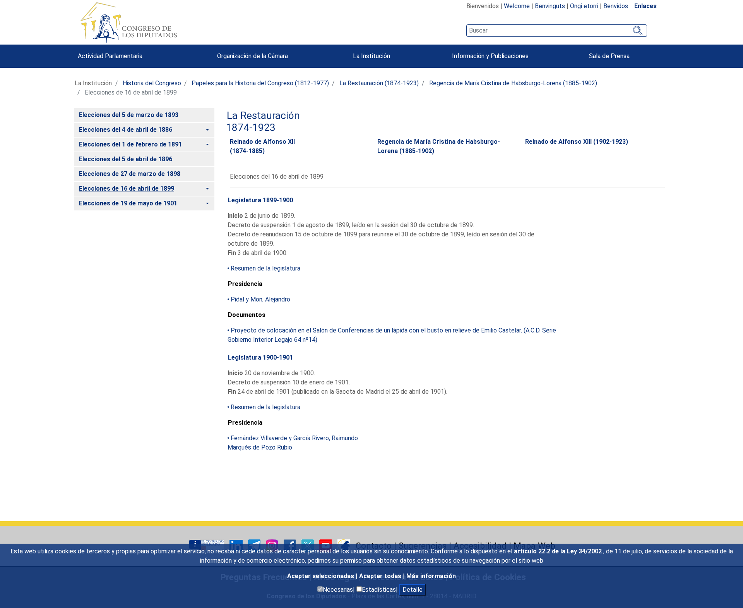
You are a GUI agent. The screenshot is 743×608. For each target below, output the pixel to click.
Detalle (412, 589)
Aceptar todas (381, 576)
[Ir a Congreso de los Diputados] (128, 22)
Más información (431, 576)
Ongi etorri (584, 6)
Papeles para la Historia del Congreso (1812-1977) (260, 83)
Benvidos (615, 6)
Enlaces (645, 6)
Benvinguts (550, 6)
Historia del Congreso (152, 83)
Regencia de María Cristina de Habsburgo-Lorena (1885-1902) (513, 83)
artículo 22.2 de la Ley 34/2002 (558, 551)
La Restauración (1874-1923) (379, 83)
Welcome (517, 6)
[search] (556, 30)
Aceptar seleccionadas (321, 576)
